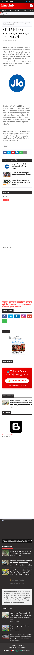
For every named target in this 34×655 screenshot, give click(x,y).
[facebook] (4, 316)
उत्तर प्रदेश (16, 10)
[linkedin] (17, 316)
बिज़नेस (8, 23)
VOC (6, 41)
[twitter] (10, 316)
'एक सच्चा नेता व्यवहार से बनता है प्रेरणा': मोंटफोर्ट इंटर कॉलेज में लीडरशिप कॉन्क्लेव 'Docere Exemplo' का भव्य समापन (20, 637)
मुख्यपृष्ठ (5, 23)
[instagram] (23, 316)
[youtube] (29, 316)
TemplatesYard (18, 650)
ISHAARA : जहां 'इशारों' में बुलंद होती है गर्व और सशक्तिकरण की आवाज (21, 174)
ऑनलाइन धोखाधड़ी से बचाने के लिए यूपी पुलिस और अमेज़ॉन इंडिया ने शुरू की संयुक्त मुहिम (21, 182)
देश (10, 10)
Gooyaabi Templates (17, 652)
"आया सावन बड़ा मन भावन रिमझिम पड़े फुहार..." (19, 627)
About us (21, 645)
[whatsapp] (4, 321)
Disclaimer (13, 645)
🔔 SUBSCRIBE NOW (17, 381)
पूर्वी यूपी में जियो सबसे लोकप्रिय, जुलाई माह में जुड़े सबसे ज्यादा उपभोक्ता (19, 166)
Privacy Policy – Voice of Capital (17, 647)
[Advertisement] (17, 461)
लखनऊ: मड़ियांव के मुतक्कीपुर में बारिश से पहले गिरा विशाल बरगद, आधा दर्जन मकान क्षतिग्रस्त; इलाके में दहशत (17, 304)
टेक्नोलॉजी (24, 10)
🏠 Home (4, 10)
